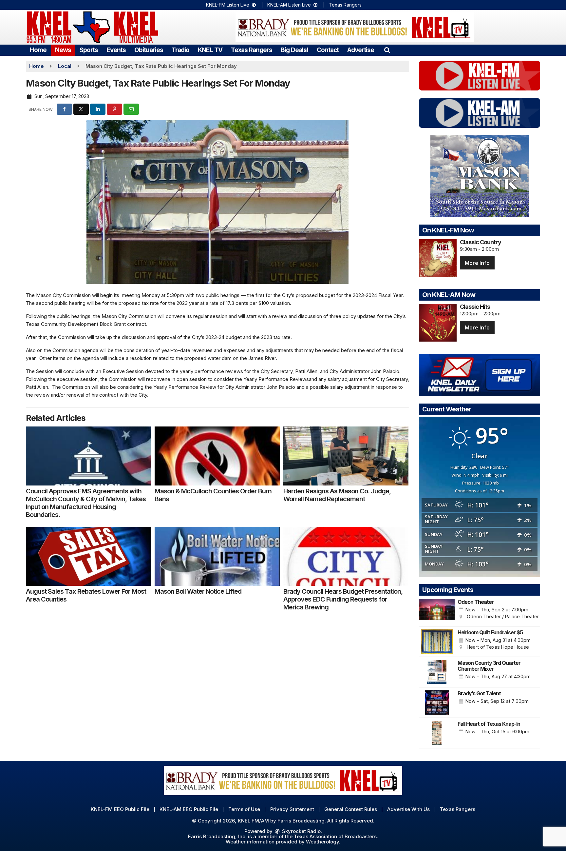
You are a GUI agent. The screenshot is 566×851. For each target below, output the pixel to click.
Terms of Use (244, 809)
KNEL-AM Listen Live (289, 5)
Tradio (180, 50)
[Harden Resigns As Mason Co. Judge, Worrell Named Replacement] (345, 455)
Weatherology (322, 842)
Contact (328, 50)
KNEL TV (210, 50)
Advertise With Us (408, 809)
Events (116, 50)
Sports (89, 50)
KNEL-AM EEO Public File (189, 809)
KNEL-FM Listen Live (228, 5)
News (63, 50)
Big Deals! (294, 50)
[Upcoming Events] (437, 611)
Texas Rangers (345, 5)
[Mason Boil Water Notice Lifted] (217, 556)
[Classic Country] (438, 258)
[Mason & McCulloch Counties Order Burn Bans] (217, 455)
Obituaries (148, 50)
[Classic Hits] (438, 323)
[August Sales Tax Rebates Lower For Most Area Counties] (88, 556)
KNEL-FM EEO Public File (120, 809)
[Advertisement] (355, 27)
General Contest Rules (350, 809)
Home (38, 50)
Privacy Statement (292, 809)
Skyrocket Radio (301, 831)
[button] (387, 50)
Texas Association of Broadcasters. (336, 836)
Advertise (360, 50)
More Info (477, 263)
